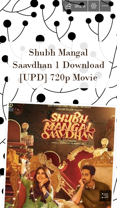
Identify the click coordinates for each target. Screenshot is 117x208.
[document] (58, 104)
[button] (75, 6)
